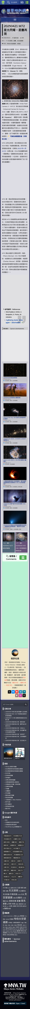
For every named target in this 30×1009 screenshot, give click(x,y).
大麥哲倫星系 (16, 922)
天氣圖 (7, 788)
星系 (5, 842)
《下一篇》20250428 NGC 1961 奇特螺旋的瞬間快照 (21, 546)
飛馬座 (8, 934)
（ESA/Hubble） (16, 322)
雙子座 (25, 932)
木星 (19, 864)
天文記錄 (6, 839)
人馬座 (15, 916)
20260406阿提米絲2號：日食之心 (15, 728)
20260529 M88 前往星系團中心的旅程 (16, 711)
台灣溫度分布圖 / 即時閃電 (12, 784)
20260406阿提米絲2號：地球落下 (15, 734)
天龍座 (15, 925)
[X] (9, 691)
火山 (12, 876)
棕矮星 (20, 845)
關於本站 (7, 808)
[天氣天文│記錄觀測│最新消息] (15, 13)
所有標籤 (7, 793)
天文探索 (10, 40)
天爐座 (22, 922)
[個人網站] (16, 695)
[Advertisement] (15, 175)
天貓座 (5, 925)
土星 (5, 867)
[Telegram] (20, 691)
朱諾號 (17, 927)
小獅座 (23, 925)
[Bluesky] (13, 691)
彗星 (5, 870)
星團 (15, 40)
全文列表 (7, 773)
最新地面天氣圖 (9, 795)
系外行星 (6, 848)
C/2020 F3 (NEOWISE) (8, 916)
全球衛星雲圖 (9, 775)
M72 (4, 43)
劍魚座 (22, 916)
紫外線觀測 (8, 804)
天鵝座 (12, 925)
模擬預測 (15, 857)
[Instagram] (20, 695)
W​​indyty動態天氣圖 (10, 766)
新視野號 (10, 927)
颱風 (12, 870)
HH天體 (15, 848)
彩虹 (19, 870)
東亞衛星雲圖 (9, 797)
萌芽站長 (16, 37)
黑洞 (5, 845)
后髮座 (12, 919)
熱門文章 (7, 802)
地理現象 (6, 851)
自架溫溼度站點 (9, 806)
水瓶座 (19, 43)
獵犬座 (22, 929)
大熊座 (10, 922)
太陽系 (15, 839)
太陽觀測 (7, 791)
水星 (12, 861)
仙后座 (18, 916)
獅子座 (8, 929)
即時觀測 (7, 777)
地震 (19, 876)
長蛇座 (15, 932)
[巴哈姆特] (24, 691)
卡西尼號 (7, 919)
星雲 (20, 842)
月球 (12, 879)
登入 (6, 820)
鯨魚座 (12, 934)
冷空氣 (5, 876)
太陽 (5, 861)
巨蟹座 (6, 927)
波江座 (25, 927)
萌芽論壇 (23, 557)
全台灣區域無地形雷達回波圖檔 (14, 771)
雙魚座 (4, 934)
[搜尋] (26, 704)
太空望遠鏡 (20, 40)
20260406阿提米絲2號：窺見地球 (15, 722)
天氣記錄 (6, 835)
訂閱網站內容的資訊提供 (12, 822)
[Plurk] (16, 691)
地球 (5, 864)
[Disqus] (15, 582)
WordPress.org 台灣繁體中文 (13, 826)
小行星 (5, 879)
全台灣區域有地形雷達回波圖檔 (14, 768)
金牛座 (8, 932)
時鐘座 (13, 927)
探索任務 (6, 857)
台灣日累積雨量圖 (10, 779)
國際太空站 (7, 854)
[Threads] (24, 695)
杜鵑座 (21, 927)
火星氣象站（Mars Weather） (13, 799)
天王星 (13, 867)
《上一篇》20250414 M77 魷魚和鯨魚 (8, 545)
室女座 (19, 925)
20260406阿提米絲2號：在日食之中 (15, 740)
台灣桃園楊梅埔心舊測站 (12, 782)
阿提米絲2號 (20, 932)
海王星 (20, 867)
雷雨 (10, 873)
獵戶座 (12, 929)
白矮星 (12, 845)
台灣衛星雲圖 (9, 786)
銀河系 (12, 932)
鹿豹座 (16, 934)
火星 (12, 864)
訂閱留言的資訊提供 (11, 824)
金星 (18, 861)
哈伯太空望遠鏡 (11, 43)
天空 (16, 873)
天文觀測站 (17, 854)
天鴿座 (9, 925)
